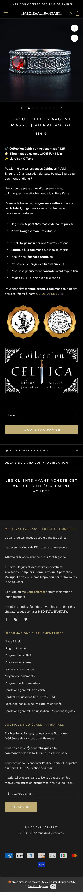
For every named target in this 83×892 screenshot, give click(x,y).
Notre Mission (14, 641)
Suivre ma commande (19, 669)
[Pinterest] (25, 618)
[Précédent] (21, 108)
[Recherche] (70, 13)
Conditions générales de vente (25, 690)
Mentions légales (38, 886)
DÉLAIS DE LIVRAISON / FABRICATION (36, 462)
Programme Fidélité (18, 655)
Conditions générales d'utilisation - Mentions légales (40, 711)
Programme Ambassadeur (22, 683)
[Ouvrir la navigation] (6, 13)
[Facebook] (6, 618)
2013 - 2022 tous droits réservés (42, 833)
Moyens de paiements (20, 676)
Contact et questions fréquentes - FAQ (30, 697)
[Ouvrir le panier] (77, 13)
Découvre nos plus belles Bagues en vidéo (33, 704)
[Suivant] (61, 108)
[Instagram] (15, 618)
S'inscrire (21, 807)
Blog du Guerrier (16, 648)
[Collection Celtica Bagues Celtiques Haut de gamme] (41, 371)
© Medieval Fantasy (41, 827)
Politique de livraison (19, 662)
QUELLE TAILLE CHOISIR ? (26, 450)
